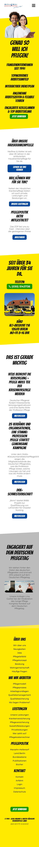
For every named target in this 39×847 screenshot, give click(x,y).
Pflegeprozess (19, 687)
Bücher (19, 764)
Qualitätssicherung (19, 699)
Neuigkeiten (19, 649)
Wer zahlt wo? (19, 733)
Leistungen (19, 709)
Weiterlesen (19, 416)
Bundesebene (19, 757)
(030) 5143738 (20, 286)
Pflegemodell (19, 684)
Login (19, 784)
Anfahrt (19, 780)
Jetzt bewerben (19, 116)
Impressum (19, 788)
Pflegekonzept (19, 660)
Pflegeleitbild (19, 656)
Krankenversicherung (19, 718)
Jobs (19, 653)
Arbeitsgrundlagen (19, 691)
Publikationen (19, 761)
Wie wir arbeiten (19, 678)
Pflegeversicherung (19, 722)
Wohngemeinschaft (19, 668)
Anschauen (19, 237)
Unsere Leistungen (19, 204)
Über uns (20, 639)
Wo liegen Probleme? (19, 702)
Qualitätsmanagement (19, 695)
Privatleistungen (19, 730)
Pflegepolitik (19, 743)
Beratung (19, 664)
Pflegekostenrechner (19, 737)
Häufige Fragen (19, 671)
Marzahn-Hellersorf (19, 749)
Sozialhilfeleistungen (19, 726)
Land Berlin (19, 753)
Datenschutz (19, 792)
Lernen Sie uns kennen (19, 168)
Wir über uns (19, 645)
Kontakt (19, 771)
